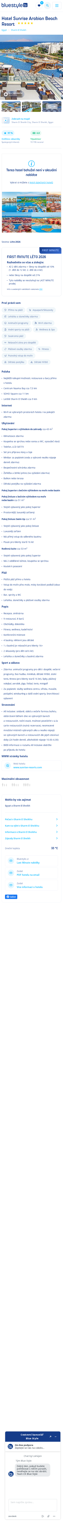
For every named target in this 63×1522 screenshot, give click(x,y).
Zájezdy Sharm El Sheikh (18, 838)
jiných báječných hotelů (41, 182)
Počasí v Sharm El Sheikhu (18, 819)
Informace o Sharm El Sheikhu (21, 832)
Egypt (4, 29)
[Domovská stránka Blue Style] (14, 5)
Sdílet (13, 896)
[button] (31, 122)
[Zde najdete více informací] (33, 1475)
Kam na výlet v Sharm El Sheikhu (22, 825)
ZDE (40, 289)
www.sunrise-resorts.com (27, 767)
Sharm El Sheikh (18, 29)
